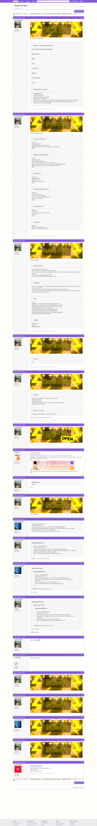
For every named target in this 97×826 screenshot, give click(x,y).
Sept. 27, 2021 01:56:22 (19, 114)
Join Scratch (74, 1)
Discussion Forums (18, 13)
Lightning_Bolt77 (18, 20)
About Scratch (16, 823)
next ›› (82, 13)
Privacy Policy (59, 824)
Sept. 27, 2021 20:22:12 (19, 477)
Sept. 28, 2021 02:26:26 (19, 563)
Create (21, 1)
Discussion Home (18, 8)
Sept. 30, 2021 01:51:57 (19, 695)
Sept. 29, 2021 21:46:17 (19, 672)
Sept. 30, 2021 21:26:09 (19, 762)
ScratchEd (72, 823)
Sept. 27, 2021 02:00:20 (19, 372)
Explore (28, 1)
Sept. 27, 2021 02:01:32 (19, 425)
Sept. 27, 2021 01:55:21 (19, 17)
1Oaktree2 (16, 452)
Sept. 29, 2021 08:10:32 (19, 655)
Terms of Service (59, 823)
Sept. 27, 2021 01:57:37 (19, 240)
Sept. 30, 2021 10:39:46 (19, 717)
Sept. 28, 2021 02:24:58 (19, 538)
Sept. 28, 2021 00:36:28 (19, 495)
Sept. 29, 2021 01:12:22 (19, 637)
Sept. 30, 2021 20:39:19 (19, 740)
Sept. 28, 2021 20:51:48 (19, 597)
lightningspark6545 (18, 521)
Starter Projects (45, 823)
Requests (26, 13)
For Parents (15, 824)
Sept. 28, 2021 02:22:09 (19, 519)
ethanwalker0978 (18, 765)
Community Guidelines (32, 823)
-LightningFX (17, 657)
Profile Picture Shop (56, 455)
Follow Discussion (79, 11)
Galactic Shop (48, 455)
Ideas (33, 1)
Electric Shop (70, 455)
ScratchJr (72, 824)
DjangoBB (80, 787)
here (50, 417)
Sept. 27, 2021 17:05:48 (19, 450)
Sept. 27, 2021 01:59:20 (19, 336)
